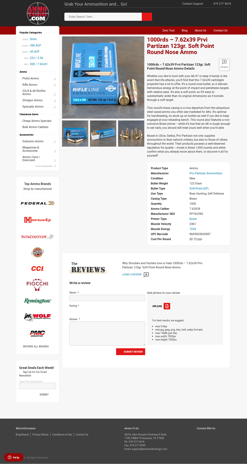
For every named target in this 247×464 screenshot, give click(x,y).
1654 (192, 229)
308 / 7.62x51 (35, 64)
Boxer (193, 219)
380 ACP (31, 45)
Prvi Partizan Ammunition (205, 173)
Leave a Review (132, 274)
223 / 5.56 (32, 58)
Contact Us (82, 434)
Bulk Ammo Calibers (35, 127)
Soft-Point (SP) (199, 188)
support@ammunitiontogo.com (149, 449)
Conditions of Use (62, 434)
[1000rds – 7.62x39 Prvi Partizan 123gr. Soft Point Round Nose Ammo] (103, 77)
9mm (29, 39)
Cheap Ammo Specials (36, 121)
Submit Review (133, 351)
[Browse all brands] (53, 346)
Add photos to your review (163, 293)
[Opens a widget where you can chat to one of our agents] (14, 457)
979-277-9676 (136, 441)
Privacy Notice (40, 434)
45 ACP (30, 52)
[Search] (147, 17)
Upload (157, 306)
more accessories (43, 166)
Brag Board (22, 434)
